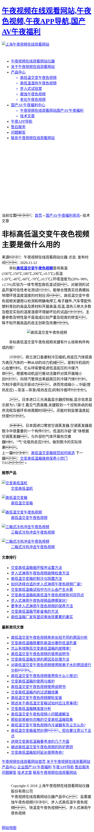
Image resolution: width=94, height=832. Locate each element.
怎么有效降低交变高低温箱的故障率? (41, 648)
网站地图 (9, 828)
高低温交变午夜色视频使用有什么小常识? (44, 676)
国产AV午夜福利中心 (28, 105)
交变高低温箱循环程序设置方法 (36, 568)
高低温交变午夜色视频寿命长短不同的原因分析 (49, 637)
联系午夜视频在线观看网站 (33, 138)
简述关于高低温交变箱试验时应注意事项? (44, 703)
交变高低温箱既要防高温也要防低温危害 (44, 643)
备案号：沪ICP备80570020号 (43, 819)
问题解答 (18, 132)
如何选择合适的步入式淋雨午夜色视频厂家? (46, 584)
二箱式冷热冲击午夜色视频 (33, 547)
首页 (38, 215)
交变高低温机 (22, 488)
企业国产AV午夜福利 (34, 767)
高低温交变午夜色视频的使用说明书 (40, 654)
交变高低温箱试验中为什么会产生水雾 (42, 590)
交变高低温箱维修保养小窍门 (44, 458)
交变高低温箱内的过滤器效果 (34, 692)
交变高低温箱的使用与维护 (33, 681)
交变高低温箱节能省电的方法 (34, 611)
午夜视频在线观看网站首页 (24, 762)
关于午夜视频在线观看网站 (33, 67)
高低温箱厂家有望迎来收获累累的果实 (42, 617)
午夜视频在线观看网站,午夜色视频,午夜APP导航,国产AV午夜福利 (46, 21)
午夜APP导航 (21, 121)
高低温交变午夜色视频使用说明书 (38, 687)
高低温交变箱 (22, 503)
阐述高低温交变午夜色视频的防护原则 (42, 747)
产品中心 (18, 72)
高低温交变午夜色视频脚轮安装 (36, 698)
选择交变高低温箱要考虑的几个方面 (40, 741)
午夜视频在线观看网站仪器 (33, 61)
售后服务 (18, 127)
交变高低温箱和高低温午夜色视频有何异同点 (47, 595)
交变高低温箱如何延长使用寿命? (37, 752)
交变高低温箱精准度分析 (31, 709)
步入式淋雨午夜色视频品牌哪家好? (39, 600)
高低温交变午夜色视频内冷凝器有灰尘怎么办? (48, 725)
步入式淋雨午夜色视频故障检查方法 (40, 573)
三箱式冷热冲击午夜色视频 (33, 532)
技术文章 (24, 773)
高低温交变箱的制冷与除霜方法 (36, 579)
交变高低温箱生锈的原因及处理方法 (40, 659)
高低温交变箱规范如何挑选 (53, 453)
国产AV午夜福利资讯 (63, 215)
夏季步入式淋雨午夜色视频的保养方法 (42, 606)
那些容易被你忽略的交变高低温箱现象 (42, 720)
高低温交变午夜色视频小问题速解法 (40, 714)
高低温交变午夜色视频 (34, 268)
